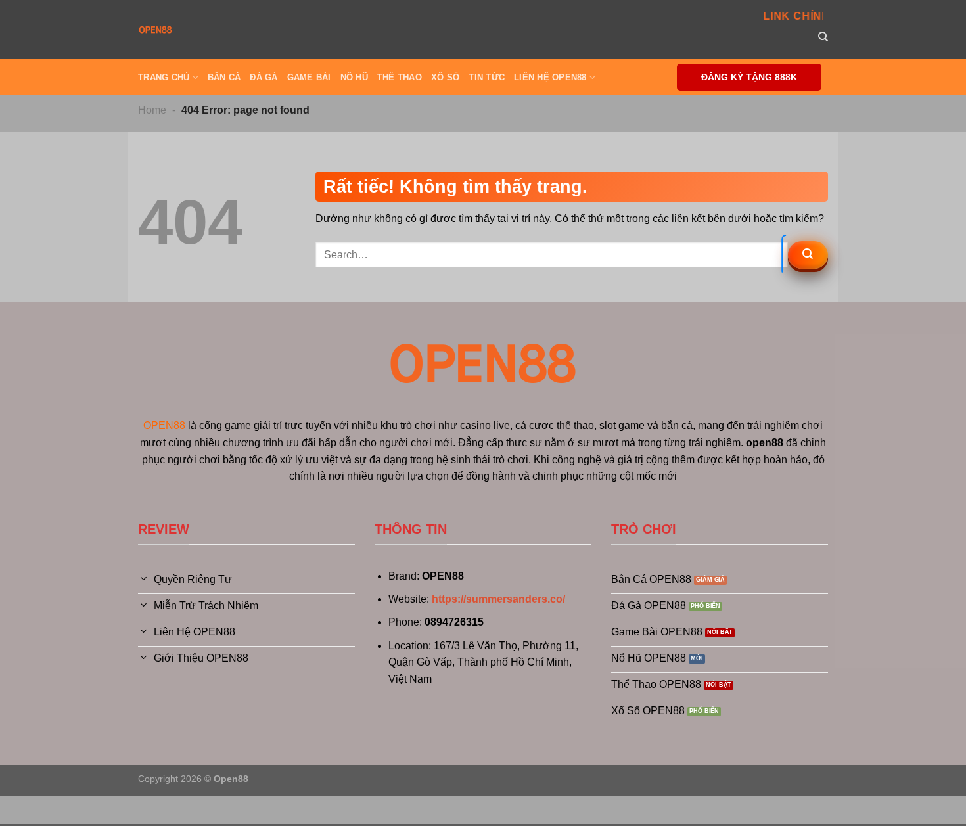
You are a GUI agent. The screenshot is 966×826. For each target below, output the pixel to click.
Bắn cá (224, 77)
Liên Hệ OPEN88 (550, 77)
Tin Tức (487, 77)
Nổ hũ (354, 77)
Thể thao (399, 77)
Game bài (309, 77)
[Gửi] (808, 255)
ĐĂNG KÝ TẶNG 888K (749, 77)
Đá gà (263, 77)
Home (152, 110)
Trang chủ (163, 77)
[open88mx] (155, 29)
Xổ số (445, 77)
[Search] (823, 36)
